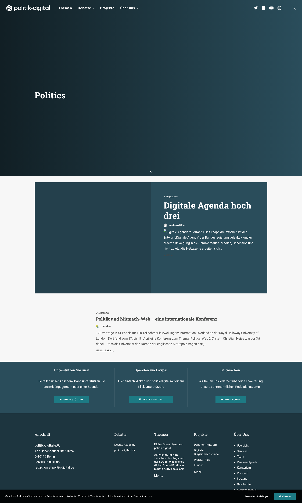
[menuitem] (65, 8)
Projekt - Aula (202, 459)
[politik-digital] (28, 8)
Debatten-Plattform (206, 444)
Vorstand (242, 473)
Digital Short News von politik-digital (168, 446)
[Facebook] (265, 8)
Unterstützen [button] (73, 399)
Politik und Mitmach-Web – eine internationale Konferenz (156, 319)
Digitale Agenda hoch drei (207, 210)
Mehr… (158, 475)
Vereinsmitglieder (247, 462)
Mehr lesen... (105, 350)
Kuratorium (244, 467)
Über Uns (241, 434)
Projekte (107, 8)
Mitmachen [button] (232, 399)
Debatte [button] (84, 8)
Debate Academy (124, 444)
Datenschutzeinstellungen (256, 496)
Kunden (198, 465)
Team (240, 456)
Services (242, 451)
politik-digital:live (124, 450)
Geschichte (244, 484)
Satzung (242, 478)
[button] (294, 8)
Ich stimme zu (285, 496)
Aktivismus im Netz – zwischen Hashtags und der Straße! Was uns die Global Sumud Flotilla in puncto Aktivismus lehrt (169, 461)
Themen (65, 8)
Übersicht (243, 445)
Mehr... (168, 255)
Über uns (127, 8)
